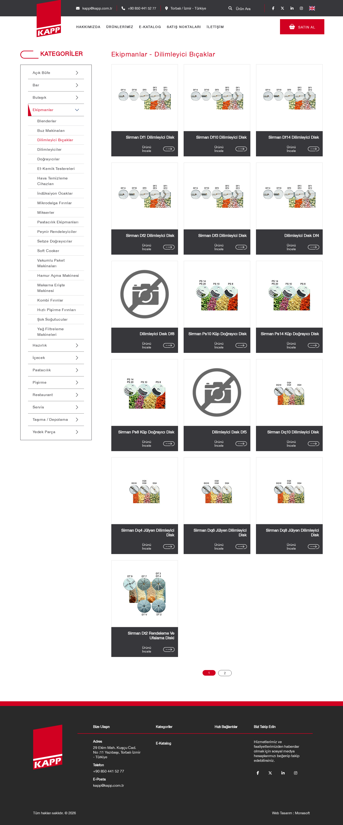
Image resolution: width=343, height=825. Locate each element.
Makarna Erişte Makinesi (51, 288)
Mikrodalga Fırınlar (54, 203)
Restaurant (43, 395)
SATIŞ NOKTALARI (184, 27)
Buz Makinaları (51, 130)
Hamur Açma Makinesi (58, 275)
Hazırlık (40, 345)
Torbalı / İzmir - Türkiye (188, 8)
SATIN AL (306, 27)
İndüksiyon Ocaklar (55, 193)
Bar (36, 85)
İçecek (39, 357)
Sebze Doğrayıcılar (54, 241)
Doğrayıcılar (48, 159)
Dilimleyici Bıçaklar (55, 140)
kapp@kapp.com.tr (97, 8)
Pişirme (40, 382)
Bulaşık (39, 97)
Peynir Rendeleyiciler (57, 231)
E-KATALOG (150, 27)
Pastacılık (42, 370)
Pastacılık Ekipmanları (58, 222)
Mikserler (45, 212)
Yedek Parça (44, 432)
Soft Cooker (48, 251)
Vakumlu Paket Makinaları (51, 263)
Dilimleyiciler (49, 149)
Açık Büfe (41, 72)
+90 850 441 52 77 (141, 8)
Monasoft (302, 813)
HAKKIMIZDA (88, 27)
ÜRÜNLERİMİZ (119, 27)
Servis (38, 407)
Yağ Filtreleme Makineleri (50, 332)
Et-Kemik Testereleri (56, 168)
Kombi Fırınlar (50, 300)
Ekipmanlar (43, 110)
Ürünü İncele (146, 149)
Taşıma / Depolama (50, 419)
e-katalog (163, 743)
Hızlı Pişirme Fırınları (56, 310)
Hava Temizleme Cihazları (52, 181)
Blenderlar (46, 121)
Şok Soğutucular (52, 319)
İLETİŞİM (215, 27)
